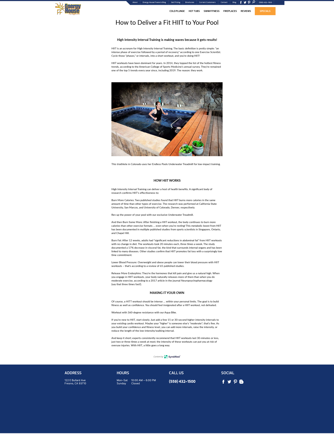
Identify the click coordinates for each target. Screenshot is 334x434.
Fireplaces (230, 11)
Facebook (241, 3)
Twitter (245, 3)
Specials (265, 11)
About (135, 2)
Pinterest (249, 3)
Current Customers (207, 2)
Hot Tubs (194, 11)
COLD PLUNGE (177, 11)
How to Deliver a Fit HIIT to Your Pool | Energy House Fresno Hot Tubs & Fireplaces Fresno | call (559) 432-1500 (68, 8)
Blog (234, 2)
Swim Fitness (211, 11)
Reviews (246, 11)
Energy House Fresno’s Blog (154, 2)
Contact (224, 2)
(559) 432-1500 (265, 2)
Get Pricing (175, 2)
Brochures (189, 2)
